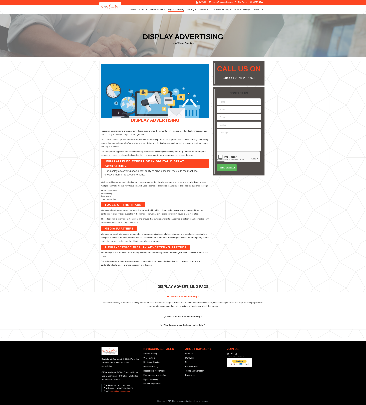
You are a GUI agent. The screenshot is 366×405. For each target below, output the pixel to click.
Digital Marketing (176, 9)
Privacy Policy (191, 366)
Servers (203, 9)
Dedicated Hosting (151, 362)
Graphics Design (242, 9)
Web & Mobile (157, 9)
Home (133, 9)
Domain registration (152, 383)
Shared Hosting (150, 353)
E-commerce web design (154, 375)
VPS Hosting (149, 357)
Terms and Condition (194, 370)
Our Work (189, 357)
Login (202, 2)
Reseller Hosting (150, 366)
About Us (143, 9)
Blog (187, 362)
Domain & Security (220, 9)
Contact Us (258, 9)
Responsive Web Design (154, 370)
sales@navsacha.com (222, 2)
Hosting (191, 9)
